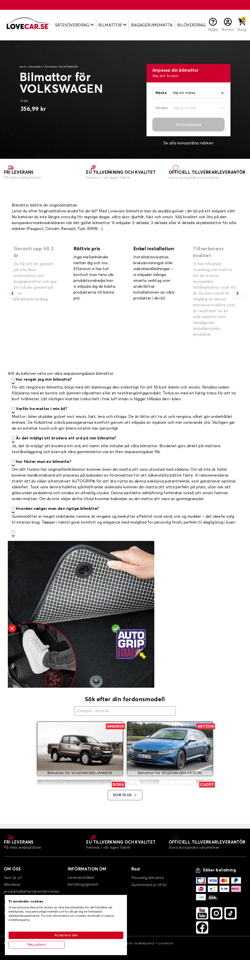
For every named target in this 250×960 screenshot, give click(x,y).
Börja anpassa (188, 124)
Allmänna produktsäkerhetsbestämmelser (32, 888)
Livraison (166, 943)
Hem (23, 67)
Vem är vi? (13, 878)
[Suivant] (237, 293)
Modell (161, 108)
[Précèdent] (13, 293)
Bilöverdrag (191, 25)
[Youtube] (202, 913)
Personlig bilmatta (147, 878)
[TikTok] (230, 913)
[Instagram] (216, 913)
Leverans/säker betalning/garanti (83, 881)
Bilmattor (35, 67)
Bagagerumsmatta (152, 25)
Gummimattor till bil (149, 885)
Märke (161, 93)
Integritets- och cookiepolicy (130, 943)
